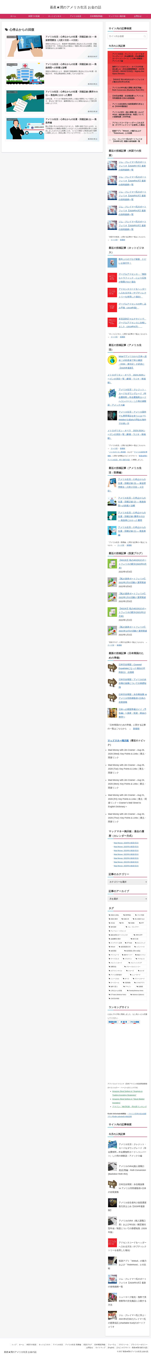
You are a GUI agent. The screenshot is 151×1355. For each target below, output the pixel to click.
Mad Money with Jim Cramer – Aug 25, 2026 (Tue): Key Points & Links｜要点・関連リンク (127, 769)
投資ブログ (88, 1345)
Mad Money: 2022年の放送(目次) (126, 858)
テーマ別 (114, 240)
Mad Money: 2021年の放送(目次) (126, 862)
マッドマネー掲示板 (118, 740)
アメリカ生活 (58, 1345)
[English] (111, 1347)
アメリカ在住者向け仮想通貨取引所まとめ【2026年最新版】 (127, 1206)
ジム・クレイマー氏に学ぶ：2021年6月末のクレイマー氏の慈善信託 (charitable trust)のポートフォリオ (127, 1321)
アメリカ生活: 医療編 (73, 1345)
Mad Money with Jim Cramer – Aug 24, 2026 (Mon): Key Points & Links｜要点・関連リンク (127, 784)
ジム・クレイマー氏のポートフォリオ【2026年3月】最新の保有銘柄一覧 (127, 1283)
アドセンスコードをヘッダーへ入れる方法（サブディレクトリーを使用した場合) (127, 1246)
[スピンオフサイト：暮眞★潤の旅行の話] (132, 1347)
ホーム (21, 1345)
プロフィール (123, 1345)
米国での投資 (31, 1345)
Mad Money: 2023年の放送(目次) (126, 854)
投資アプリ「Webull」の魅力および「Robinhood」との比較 (127, 1265)
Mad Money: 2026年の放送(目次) (126, 843)
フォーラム (112, 1345)
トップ (14, 1345)
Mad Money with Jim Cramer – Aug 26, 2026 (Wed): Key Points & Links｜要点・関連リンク (127, 754)
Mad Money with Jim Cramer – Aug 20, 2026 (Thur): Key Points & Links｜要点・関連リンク (127, 818)
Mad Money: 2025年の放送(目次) (126, 847)
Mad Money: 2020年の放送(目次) (126, 866)
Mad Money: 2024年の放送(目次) (126, 850)
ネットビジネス (44, 1345)
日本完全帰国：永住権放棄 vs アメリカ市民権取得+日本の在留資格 (127, 1188)
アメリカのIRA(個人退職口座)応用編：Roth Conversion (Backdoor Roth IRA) (127, 1170)
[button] (145, 36)
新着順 (122, 240)
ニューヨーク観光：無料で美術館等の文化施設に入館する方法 (127, 1301)
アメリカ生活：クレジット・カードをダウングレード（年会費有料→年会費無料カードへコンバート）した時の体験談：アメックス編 (127, 1150)
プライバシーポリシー (139, 1345)
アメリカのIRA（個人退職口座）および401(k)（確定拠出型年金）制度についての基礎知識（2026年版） (127, 1226)
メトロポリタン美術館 (117, 452)
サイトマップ (100, 1347)
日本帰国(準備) (99, 1345)
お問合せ (89, 1347)
